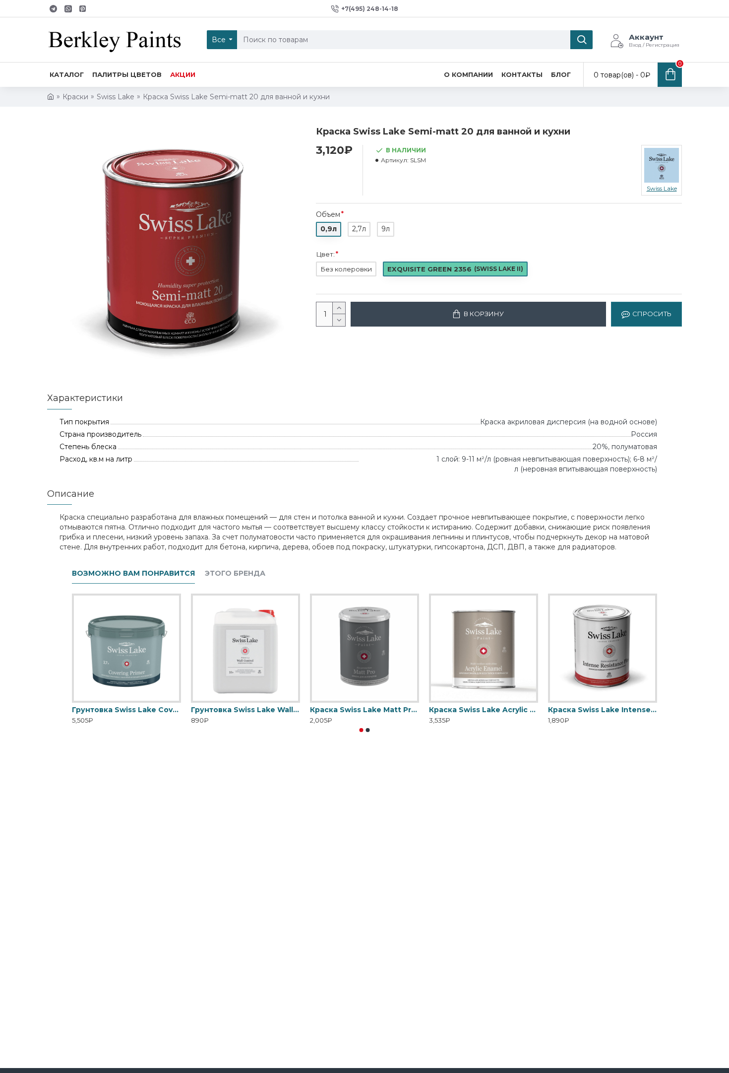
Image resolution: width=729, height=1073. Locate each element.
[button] (362, 730)
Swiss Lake (115, 96)
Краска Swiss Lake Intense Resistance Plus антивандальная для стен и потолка (602, 709)
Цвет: (325, 254)
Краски (75, 96)
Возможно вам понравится (133, 573)
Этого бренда (235, 573)
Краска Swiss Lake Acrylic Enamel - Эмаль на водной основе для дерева (483, 709)
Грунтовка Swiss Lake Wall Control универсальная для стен (245, 709)
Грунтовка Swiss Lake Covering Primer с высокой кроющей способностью (126, 709)
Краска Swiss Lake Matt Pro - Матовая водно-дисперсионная (364, 709)
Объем (328, 214)
